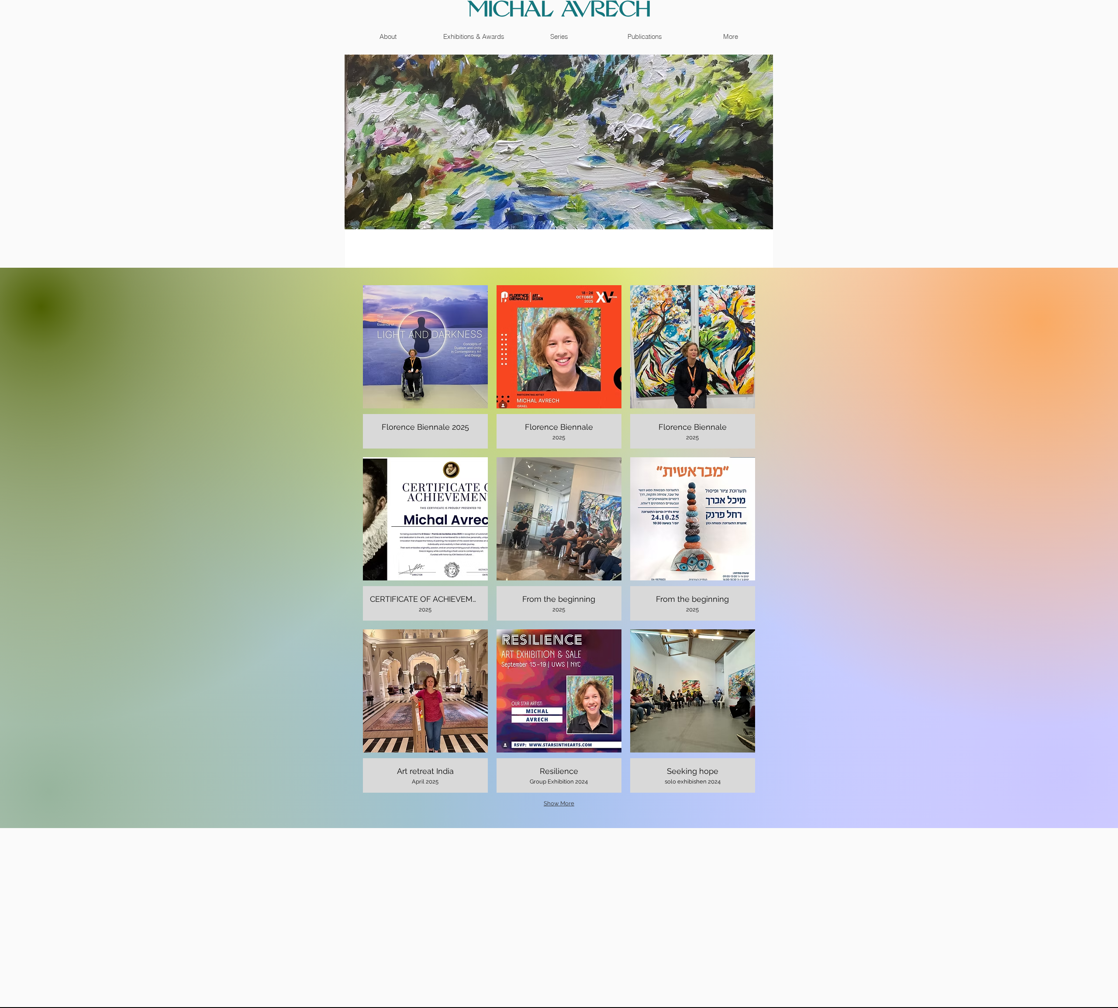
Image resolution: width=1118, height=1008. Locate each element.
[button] (425, 367)
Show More (559, 803)
